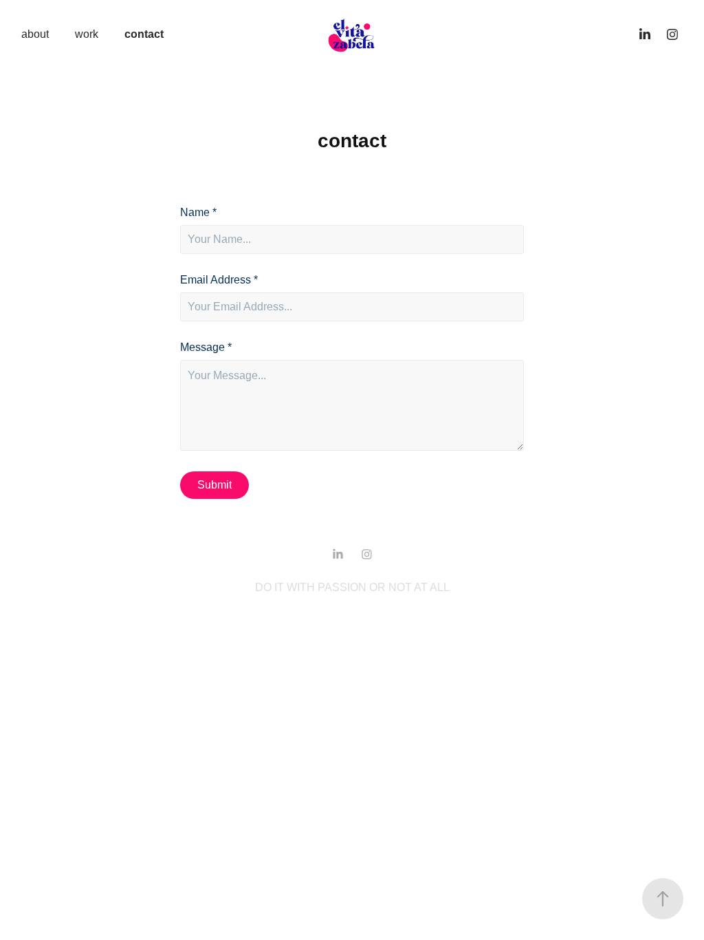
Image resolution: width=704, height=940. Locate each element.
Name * (198, 212)
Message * (206, 347)
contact (144, 34)
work (86, 34)
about (35, 34)
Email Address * (219, 280)
